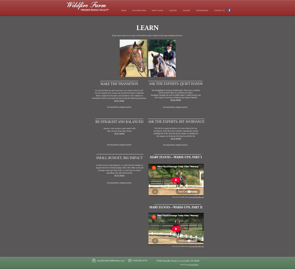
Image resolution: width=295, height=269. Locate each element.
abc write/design (193, 265)
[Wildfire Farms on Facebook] (229, 10)
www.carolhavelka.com (196, 197)
